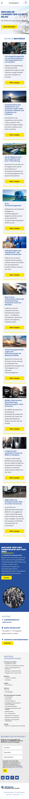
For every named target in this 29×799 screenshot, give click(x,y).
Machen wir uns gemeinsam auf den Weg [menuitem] (15, 725)
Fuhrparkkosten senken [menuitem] (10, 663)
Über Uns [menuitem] (6, 688)
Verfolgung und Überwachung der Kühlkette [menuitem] (13, 709)
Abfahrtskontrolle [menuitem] (9, 711)
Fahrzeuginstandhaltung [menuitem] (10, 706)
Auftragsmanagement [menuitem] (10, 701)
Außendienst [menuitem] (8, 680)
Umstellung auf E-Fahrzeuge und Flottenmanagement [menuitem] (13, 703)
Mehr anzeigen (14, 82)
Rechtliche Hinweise (19, 792)
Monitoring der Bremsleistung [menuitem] (12, 717)
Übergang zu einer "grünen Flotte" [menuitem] (13, 673)
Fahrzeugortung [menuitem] (9, 697)
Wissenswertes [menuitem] (8, 685)
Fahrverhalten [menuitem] (8, 699)
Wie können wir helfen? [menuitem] (10, 662)
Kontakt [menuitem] (6, 724)
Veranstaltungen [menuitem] (9, 692)
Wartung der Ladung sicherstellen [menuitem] (13, 671)
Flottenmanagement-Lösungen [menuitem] (12, 695)
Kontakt (6, 578)
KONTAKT (7, 643)
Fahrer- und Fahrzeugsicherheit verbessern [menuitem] (12, 668)
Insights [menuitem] (6, 683)
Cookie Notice (16, 794)
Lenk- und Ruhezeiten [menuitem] (10, 713)
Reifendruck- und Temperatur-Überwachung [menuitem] (12, 720)
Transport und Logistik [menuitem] (10, 678)
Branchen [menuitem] (6, 676)
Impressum (9, 794)
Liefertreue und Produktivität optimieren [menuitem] (14, 665)
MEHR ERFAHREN (9, 27)
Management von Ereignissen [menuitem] (12, 715)
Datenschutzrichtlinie (18, 767)
